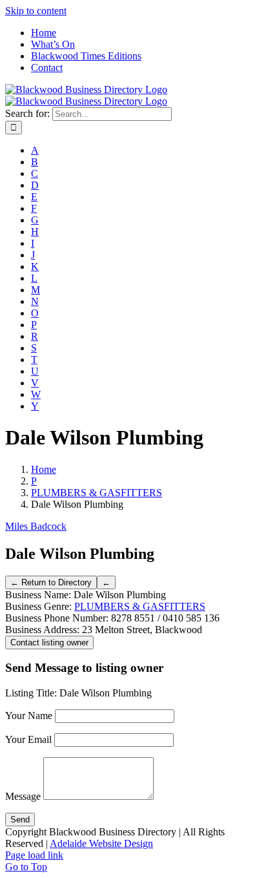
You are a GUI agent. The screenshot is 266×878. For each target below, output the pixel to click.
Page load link (34, 855)
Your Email (28, 739)
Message (23, 796)
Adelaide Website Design (101, 843)
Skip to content (35, 10)
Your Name (28, 715)
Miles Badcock (35, 526)
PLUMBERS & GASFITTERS (139, 606)
